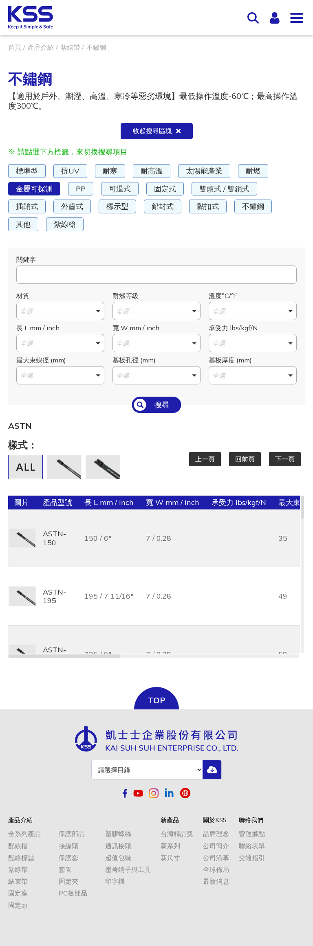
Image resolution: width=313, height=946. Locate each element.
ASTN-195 (54, 596)
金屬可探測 (34, 188)
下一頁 (285, 459)
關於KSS (215, 820)
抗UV (70, 171)
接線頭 (68, 846)
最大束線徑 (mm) (41, 360)
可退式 (120, 188)
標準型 (27, 171)
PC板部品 (73, 893)
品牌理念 (216, 834)
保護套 (68, 858)
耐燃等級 (125, 296)
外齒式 (72, 206)
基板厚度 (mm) (230, 360)
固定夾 (68, 881)
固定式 (165, 188)
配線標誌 (21, 858)
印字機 (115, 881)
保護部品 (72, 834)
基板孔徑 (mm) (134, 360)
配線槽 (18, 846)
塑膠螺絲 (118, 834)
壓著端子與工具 (128, 870)
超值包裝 (118, 858)
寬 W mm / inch (135, 328)
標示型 (117, 206)
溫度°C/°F (223, 296)
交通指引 (252, 858)
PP (81, 188)
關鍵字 (26, 259)
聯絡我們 (251, 820)
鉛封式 (163, 206)
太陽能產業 (204, 171)
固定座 (18, 893)
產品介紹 (41, 47)
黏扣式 (208, 206)
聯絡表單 (252, 846)
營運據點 (252, 834)
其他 (23, 224)
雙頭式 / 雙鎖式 (224, 188)
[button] (60, 311)
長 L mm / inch (38, 328)
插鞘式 (27, 206)
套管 (65, 870)
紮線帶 (70, 47)
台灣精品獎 (177, 834)
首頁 (14, 47)
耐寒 (110, 171)
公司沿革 (216, 858)
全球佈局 (216, 870)
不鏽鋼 (253, 206)
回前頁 (245, 459)
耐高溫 (152, 171)
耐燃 (253, 171)
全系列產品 (24, 834)
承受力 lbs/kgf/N (233, 328)
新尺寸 (170, 858)
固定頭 (18, 905)
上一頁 (205, 459)
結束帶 (18, 881)
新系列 (170, 846)
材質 (22, 296)
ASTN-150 (54, 538)
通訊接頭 (118, 846)
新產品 (170, 820)
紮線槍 (65, 224)
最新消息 (216, 881)
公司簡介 (216, 846)
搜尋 (161, 404)
